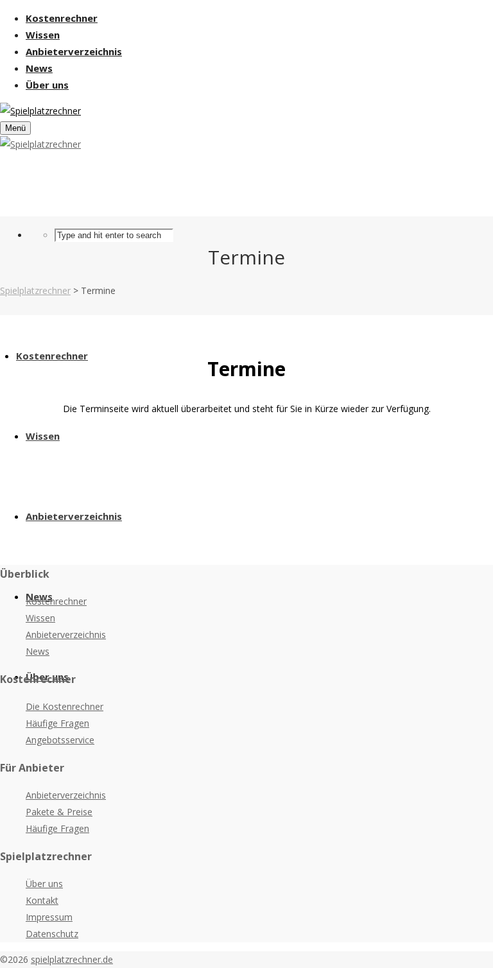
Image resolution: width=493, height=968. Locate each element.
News (37, 651)
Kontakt (42, 900)
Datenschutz (52, 934)
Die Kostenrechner (64, 706)
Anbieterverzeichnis (66, 634)
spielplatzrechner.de (72, 959)
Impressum (49, 917)
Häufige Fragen (57, 723)
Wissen (40, 618)
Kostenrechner (56, 601)
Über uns (44, 883)
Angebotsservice (60, 740)
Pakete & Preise (59, 812)
